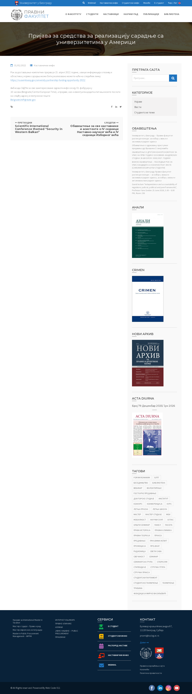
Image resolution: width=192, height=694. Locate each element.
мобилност (140, 519)
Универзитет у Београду (36, 3)
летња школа (160, 509)
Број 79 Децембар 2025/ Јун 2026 (153, 405)
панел (157, 525)
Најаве (138, 101)
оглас (170, 519)
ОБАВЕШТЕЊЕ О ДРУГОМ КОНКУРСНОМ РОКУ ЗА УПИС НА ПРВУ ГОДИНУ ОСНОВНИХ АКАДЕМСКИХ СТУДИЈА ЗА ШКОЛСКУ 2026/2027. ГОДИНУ (154, 155)
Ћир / (170, 3)
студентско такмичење (146, 583)
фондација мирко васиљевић (150, 593)
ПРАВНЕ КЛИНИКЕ (63, 623)
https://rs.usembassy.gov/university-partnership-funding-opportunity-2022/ (48, 80)
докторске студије (144, 498)
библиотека (158, 482)
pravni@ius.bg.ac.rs (149, 635)
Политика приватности (151, 673)
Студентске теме (144, 112)
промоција (140, 546)
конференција (154, 503)
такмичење (168, 583)
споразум (162, 561)
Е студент (159, 3)
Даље (143, 642)
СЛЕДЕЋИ (94, 129)
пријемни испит (158, 540)
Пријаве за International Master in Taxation (27, 621)
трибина (138, 588)
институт (163, 498)
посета (168, 525)
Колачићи (144, 669)
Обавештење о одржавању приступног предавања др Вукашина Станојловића (150, 147)
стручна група (157, 567)
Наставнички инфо (109, 3)
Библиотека (171, 14)
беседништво (141, 482)
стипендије (140, 567)
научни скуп (156, 519)
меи (168, 514)
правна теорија (142, 535)
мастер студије (154, 514)
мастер (137, 514)
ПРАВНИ (36, 14)
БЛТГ (156, 477)
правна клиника (163, 530)
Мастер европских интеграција (27, 629)
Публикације (151, 14)
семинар (153, 556)
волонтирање (154, 488)
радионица (140, 551)
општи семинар (142, 525)
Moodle (146, 3)
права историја (142, 530)
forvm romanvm (142, 477)
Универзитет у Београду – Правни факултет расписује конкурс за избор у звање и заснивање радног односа (152, 138)
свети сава (156, 551)
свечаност (139, 556)
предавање (140, 540)
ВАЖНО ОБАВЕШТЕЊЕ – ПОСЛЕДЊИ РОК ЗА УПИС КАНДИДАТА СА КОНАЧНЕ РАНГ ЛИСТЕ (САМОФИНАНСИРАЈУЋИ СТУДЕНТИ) (152, 165)
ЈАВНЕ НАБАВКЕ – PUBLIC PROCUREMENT (66, 632)
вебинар (138, 488)
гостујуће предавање (145, 493)
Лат (175, 3)
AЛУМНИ (59, 627)
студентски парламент (145, 577)
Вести (137, 107)
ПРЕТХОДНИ (38, 127)
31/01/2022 (20, 65)
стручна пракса (142, 572)
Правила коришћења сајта (152, 665)
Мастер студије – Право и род (27, 626)
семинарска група (143, 561)
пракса (158, 535)
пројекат (155, 546)
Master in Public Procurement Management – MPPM (26, 635)
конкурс (138, 503)
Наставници (111, 14)
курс (169, 503)
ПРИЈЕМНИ (60, 637)
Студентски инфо (130, 3)
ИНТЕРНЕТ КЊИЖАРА (65, 620)
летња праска (141, 509)
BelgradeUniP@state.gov (23, 99)
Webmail (92, 3)
